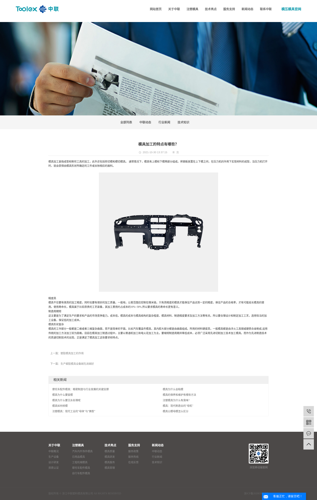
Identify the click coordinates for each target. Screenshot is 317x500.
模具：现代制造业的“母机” (178, 405)
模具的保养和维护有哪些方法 (179, 394)
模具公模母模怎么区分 (175, 411)
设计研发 (53, 462)
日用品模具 (78, 456)
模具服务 (110, 462)
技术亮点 (110, 445)
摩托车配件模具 (81, 467)
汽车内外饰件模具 (82, 451)
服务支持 (134, 445)
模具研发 (110, 456)
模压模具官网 (291, 9)
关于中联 (54, 445)
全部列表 (126, 122)
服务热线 (133, 456)
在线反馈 (133, 462)
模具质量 (110, 451)
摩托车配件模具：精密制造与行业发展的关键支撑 (80, 389)
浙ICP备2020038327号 (256, 493)
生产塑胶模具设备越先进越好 (77, 363)
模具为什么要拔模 (62, 394)
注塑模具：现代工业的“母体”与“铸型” (73, 411)
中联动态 (145, 122)
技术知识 (183, 122)
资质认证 (53, 467)
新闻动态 (158, 445)
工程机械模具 (80, 462)
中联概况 (53, 451)
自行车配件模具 (81, 473)
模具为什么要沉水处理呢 (66, 400)
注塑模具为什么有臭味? (176, 400)
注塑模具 (78, 445)
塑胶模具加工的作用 (72, 353)
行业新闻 (164, 122)
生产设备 (53, 456)
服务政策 (133, 451)
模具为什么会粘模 (173, 389)
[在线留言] (308, 433)
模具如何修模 (60, 405)
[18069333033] (308, 411)
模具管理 (110, 467)
